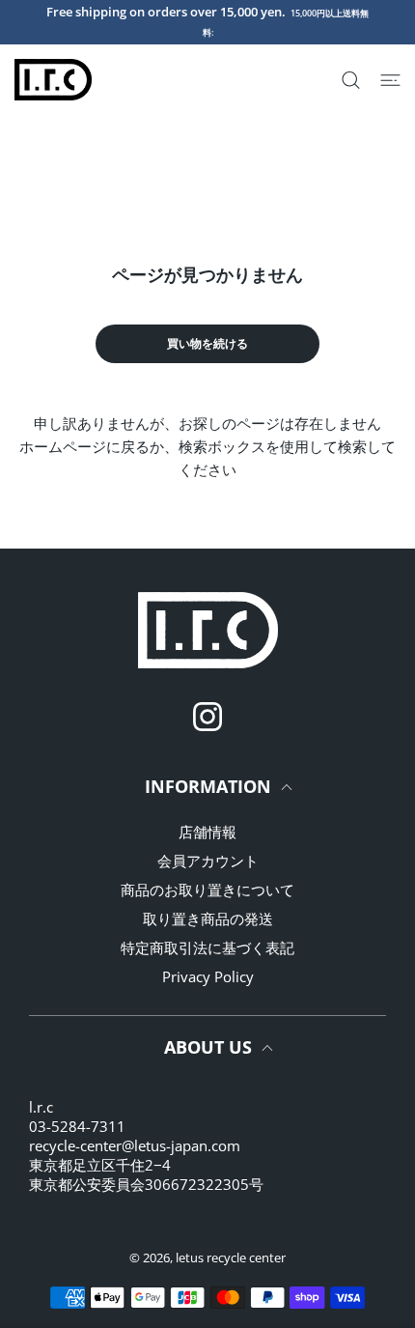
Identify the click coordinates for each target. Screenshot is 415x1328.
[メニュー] (390, 80)
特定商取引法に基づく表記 (207, 947)
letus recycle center (231, 1257)
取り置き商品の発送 (208, 918)
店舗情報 (207, 831)
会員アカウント (208, 860)
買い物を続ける (207, 343)
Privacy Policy (208, 976)
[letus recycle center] (53, 79)
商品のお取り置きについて (207, 889)
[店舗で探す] (351, 80)
